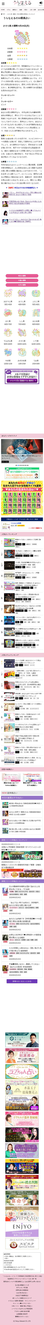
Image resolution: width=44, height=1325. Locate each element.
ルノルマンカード (34, 708)
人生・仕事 (33, 9)
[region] (22, 452)
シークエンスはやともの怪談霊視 (22, 1308)
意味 (27, 708)
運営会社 (6, 1281)
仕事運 (23, 940)
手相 (22, 740)
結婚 (21, 9)
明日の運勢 (22, 276)
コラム (8, 9)
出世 (36, 940)
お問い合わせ (36, 1281)
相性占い (18, 587)
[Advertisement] (22, 250)
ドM (38, 698)
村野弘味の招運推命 (22, 1290)
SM (31, 698)
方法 (22, 686)
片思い (26, 9)
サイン (17, 689)
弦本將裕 (34, 544)
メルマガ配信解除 (15, 1281)
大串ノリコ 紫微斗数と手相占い (22, 1306)
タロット (18, 558)
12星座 (32, 762)
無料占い (15, 9)
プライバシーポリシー (21, 1278)
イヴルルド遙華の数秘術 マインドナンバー (22, 1300)
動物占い (18, 546)
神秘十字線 (18, 743)
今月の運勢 (22, 285)
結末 (11, 910)
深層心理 (26, 665)
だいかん (12, 923)
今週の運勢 (22, 280)
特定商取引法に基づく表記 (33, 1276)
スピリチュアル (28, 686)
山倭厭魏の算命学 (22, 1314)
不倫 (25, 969)
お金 (28, 940)
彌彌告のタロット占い (22, 1316)
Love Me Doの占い (22, 1293)
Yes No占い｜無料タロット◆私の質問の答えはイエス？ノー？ (21, 457)
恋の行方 (31, 891)
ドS (34, 698)
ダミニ (12, 940)
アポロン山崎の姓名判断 (22, 1311)
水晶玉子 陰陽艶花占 (22, 1295)
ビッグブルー (13, 907)
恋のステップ (19, 677)
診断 (17, 665)
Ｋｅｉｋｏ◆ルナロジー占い (22, 1303)
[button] (22, 451)
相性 (25, 622)
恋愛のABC (35, 675)
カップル (23, 675)
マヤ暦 (33, 567)
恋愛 (35, 587)
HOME (3, 9)
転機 (32, 940)
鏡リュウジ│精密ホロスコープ (22, 1298)
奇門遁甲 (34, 577)
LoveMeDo (13, 969)
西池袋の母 (28, 601)
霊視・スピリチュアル (21, 891)
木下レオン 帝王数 (22, 1287)
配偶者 (30, 969)
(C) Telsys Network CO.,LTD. (22, 1321)
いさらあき (18, 624)
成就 (34, 686)
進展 (23, 590)
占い (24, 544)
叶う (38, 686)
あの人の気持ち (25, 587)
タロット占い (5, 461)
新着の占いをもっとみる (22, 981)
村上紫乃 (33, 647)
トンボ (17, 731)
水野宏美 (12, 953)
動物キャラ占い (34, 718)
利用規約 (21, 1276)
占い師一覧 (33, 1278)
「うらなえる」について (9, 1276)
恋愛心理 (26, 698)
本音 (39, 610)
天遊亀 (12, 891)
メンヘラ (32, 665)
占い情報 (28, 675)
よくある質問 (27, 1281)
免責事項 (10, 1278)
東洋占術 (20, 969)
